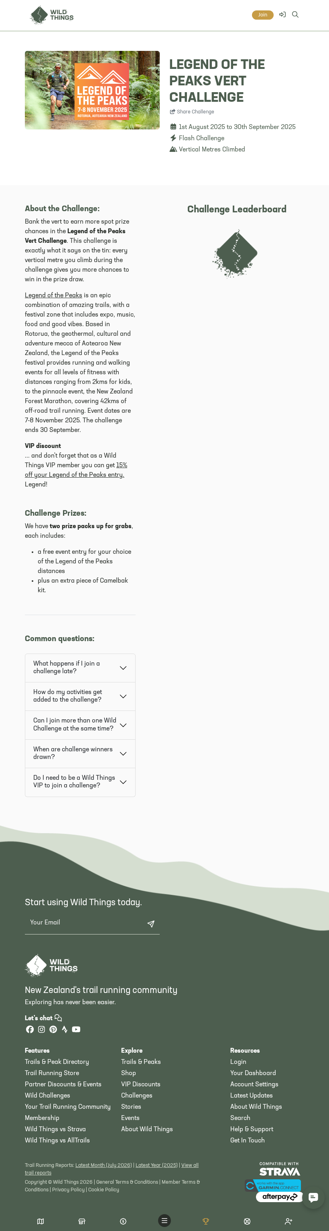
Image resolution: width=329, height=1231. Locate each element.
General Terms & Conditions (127, 1182)
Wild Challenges (47, 1096)
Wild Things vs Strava (55, 1129)
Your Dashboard (253, 1073)
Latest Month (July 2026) (103, 1165)
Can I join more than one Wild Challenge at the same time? (74, 725)
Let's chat (39, 1018)
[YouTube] (76, 1030)
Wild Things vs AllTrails (57, 1141)
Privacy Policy (68, 1190)
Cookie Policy (103, 1190)
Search (240, 1118)
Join (262, 15)
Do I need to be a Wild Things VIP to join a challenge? (74, 782)
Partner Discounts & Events (63, 1085)
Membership (42, 1118)
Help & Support (251, 1129)
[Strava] (64, 1030)
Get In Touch (247, 1141)
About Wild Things (147, 1129)
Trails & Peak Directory (57, 1062)
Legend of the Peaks (53, 296)
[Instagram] (41, 1030)
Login (238, 1062)
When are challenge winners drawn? (73, 754)
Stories (131, 1107)
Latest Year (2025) (157, 1165)
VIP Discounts (140, 1085)
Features (37, 1051)
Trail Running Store (52, 1073)
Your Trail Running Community (68, 1107)
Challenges (136, 1096)
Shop (128, 1073)
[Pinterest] (53, 1030)
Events (130, 1118)
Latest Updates (251, 1096)
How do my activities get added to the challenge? (67, 696)
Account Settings (254, 1085)
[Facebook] (30, 1030)
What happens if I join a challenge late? (66, 668)
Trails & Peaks (141, 1062)
